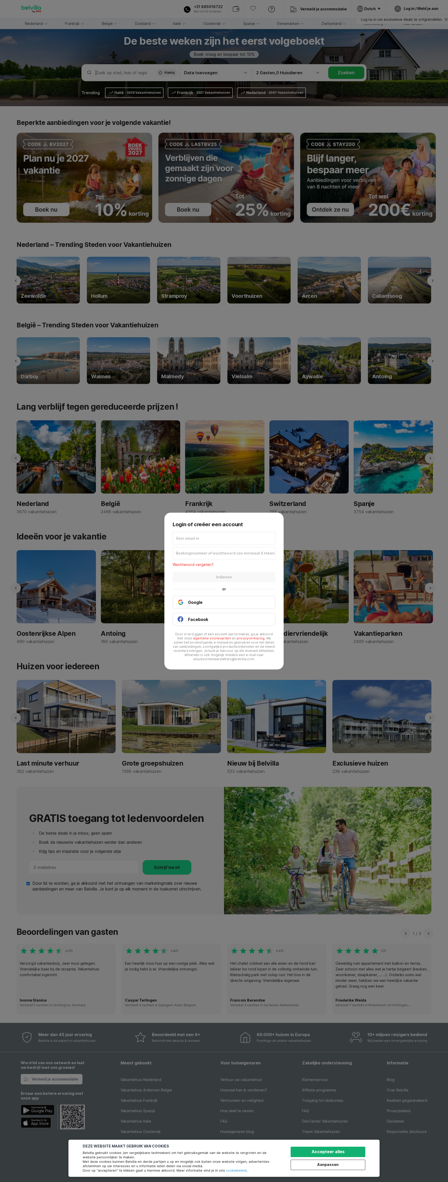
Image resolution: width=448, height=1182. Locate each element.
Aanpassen (328, 1164)
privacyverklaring (250, 638)
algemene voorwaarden (212, 638)
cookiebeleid (236, 1170)
